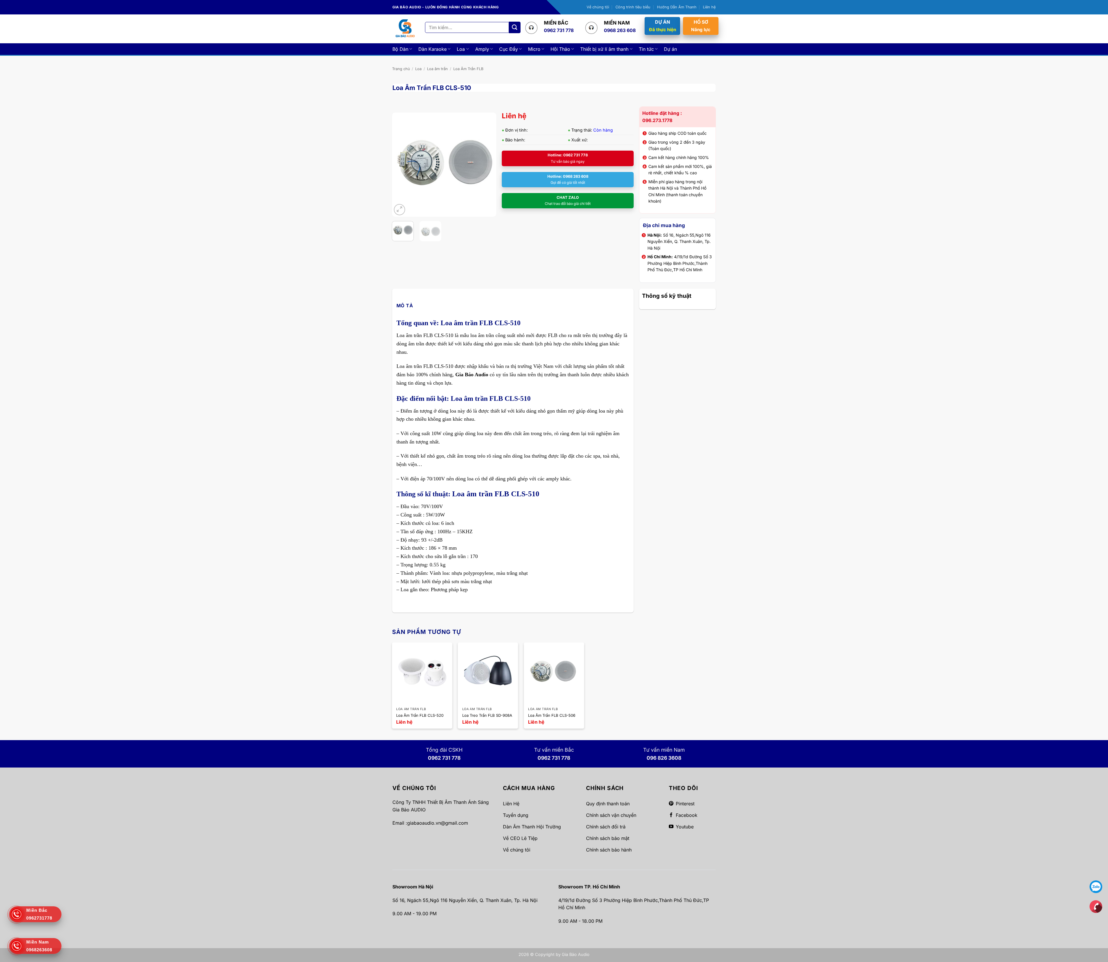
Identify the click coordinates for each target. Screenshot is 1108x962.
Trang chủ (401, 69)
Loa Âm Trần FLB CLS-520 (419, 715)
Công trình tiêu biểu (632, 7)
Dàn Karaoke (432, 49)
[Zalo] (1096, 886)
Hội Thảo (560, 49)
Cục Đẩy (508, 49)
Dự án (670, 49)
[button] (399, 209)
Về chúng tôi (598, 7)
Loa (461, 49)
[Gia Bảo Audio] (405, 29)
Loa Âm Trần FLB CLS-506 (551, 715)
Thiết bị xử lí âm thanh (604, 49)
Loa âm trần (437, 69)
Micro (534, 49)
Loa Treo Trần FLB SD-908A (487, 715)
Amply (482, 49)
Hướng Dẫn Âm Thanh (677, 7)
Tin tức (646, 49)
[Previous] (401, 164)
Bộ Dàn (400, 49)
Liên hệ (709, 7)
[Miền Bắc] (1096, 906)
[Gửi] (515, 27)
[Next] (487, 164)
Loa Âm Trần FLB (468, 69)
